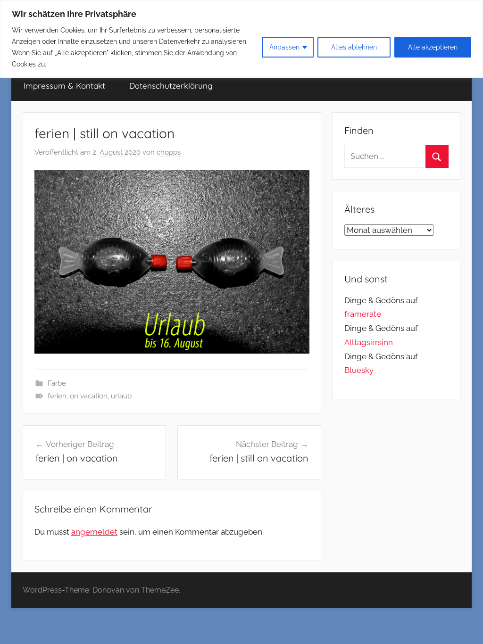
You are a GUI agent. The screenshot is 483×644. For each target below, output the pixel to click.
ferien (57, 396)
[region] (241, 39)
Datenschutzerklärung (171, 86)
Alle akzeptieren (433, 47)
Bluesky (359, 370)
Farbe (57, 383)
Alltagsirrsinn (368, 342)
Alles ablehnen (354, 47)
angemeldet (94, 532)
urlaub (121, 396)
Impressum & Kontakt (64, 86)
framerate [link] (362, 314)
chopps (169, 152)
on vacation (89, 396)
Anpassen (284, 47)
